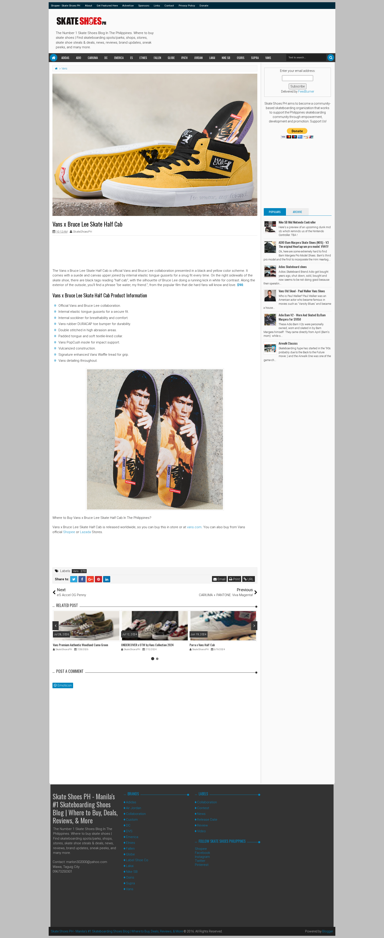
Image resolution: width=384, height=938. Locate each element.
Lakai (212, 57)
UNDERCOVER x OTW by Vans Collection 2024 (147, 644)
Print (236, 579)
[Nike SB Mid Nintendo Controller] (270, 227)
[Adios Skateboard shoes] (270, 271)
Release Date (207, 820)
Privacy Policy (187, 5)
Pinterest (201, 865)
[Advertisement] (236, 30)
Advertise (128, 5)
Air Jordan (133, 808)
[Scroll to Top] (378, 930)
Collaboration (136, 814)
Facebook (202, 853)
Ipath (184, 57)
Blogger (327, 931)
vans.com (194, 527)
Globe (171, 57)
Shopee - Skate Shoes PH (65, 5)
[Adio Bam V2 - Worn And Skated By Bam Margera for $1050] (270, 319)
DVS (129, 831)
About (88, 5)
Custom (132, 820)
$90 (240, 285)
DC (106, 57)
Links (157, 5)
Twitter (200, 861)
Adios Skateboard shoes (293, 266)
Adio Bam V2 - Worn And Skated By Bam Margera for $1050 (302, 317)
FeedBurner (306, 91)
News (201, 814)
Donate (204, 5)
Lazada (85, 532)
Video (201, 831)
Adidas (65, 57)
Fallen (157, 57)
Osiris (240, 57)
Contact (169, 5)
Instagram (202, 857)
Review (202, 825)
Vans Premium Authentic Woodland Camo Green (80, 644)
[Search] (330, 57)
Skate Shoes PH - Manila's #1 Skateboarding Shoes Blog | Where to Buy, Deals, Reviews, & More (85, 808)
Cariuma (93, 57)
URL (250, 579)
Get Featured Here (107, 5)
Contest (203, 808)
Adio (78, 57)
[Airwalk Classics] (270, 348)
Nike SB (226, 57)
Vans (268, 57)
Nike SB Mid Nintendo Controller (297, 222)
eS (131, 57)
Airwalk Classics (288, 343)
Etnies (143, 57)
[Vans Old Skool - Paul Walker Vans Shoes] (270, 295)
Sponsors (143, 5)
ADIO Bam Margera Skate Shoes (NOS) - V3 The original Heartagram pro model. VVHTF (304, 244)
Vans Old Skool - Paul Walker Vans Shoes (302, 290)
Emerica (119, 57)
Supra (255, 57)
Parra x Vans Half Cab (202, 644)
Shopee (69, 532)
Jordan (198, 57)
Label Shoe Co (137, 860)
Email (221, 579)
